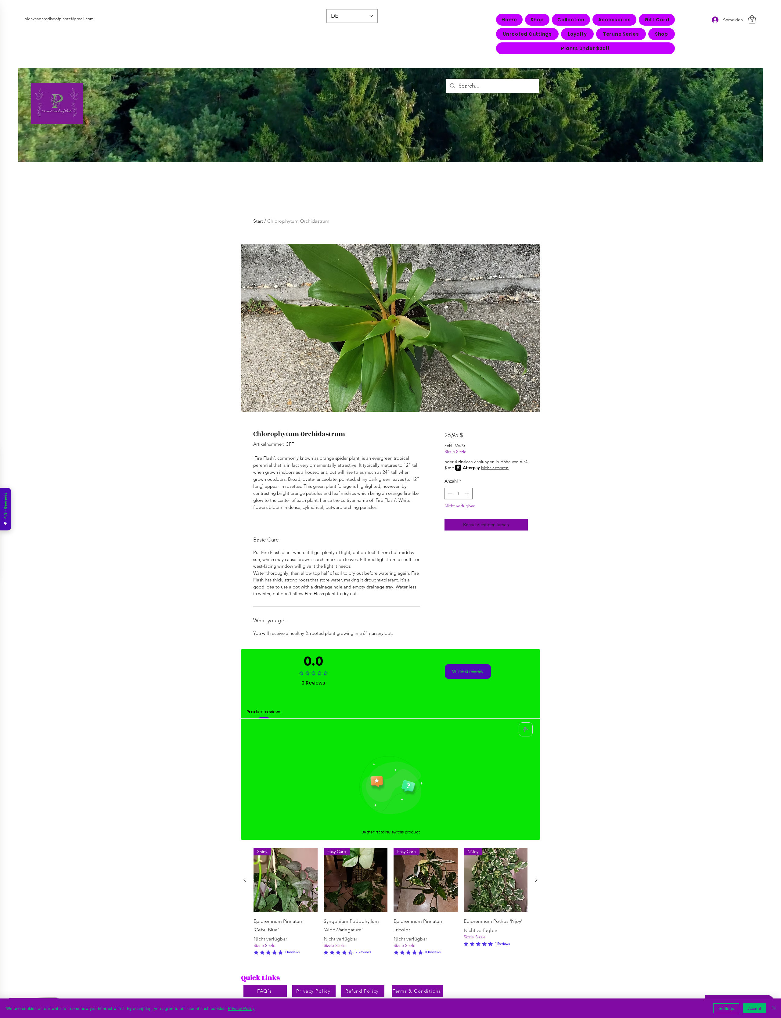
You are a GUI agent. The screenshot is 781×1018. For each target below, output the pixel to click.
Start (258, 221)
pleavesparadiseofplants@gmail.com (59, 18)
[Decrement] (449, 493)
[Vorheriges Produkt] (244, 879)
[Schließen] (773, 1008)
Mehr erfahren (495, 467)
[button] (571, 20)
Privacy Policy (241, 1008)
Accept (754, 1008)
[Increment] (467, 493)
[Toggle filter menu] (526, 729)
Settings (726, 1008)
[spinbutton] (458, 493)
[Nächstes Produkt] (536, 879)
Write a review (468, 671)
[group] (390, 902)
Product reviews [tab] (264, 712)
